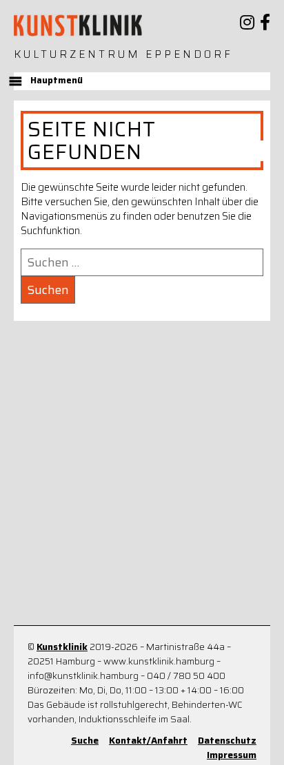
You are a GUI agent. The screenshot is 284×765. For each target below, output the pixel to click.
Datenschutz (227, 740)
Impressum (231, 755)
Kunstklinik (62, 647)
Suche (85, 740)
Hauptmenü (56, 80)
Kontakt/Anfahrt (148, 740)
